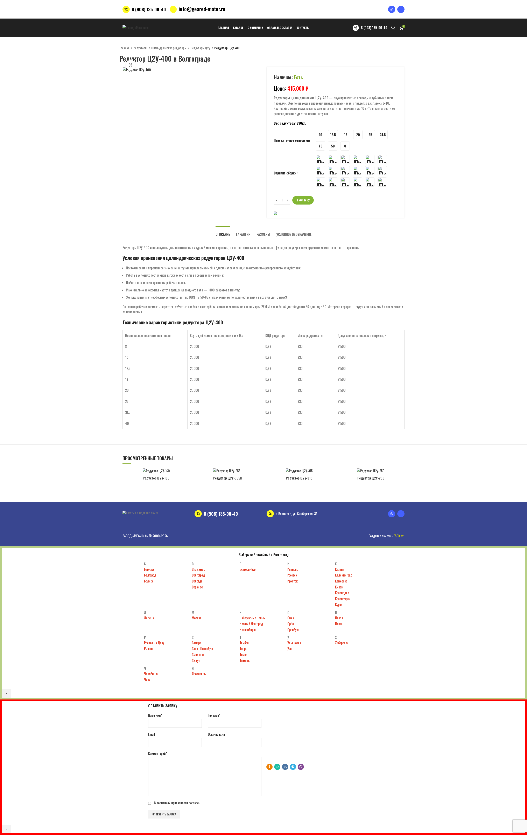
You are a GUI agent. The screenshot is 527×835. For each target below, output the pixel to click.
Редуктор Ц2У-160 (156, 478)
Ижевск (292, 575)
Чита (147, 679)
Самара (196, 642)
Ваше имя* (155, 715)
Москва (196, 617)
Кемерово (341, 581)
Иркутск (292, 581)
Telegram (282, 756)
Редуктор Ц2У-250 (370, 478)
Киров (339, 587)
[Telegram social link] (293, 767)
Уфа (289, 648)
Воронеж (197, 587)
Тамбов (244, 642)
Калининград (343, 575)
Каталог (142, 494)
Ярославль (199, 673)
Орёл (290, 623)
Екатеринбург (248, 569)
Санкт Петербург (202, 648)
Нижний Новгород (251, 623)
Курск (338, 604)
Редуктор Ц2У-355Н (227, 478)
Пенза (339, 617)
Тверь (243, 648)
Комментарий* (157, 753)
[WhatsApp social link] (277, 767)
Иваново (292, 569)
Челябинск (151, 673)
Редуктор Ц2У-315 (299, 478)
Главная (124, 48)
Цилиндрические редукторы (169, 48)
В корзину (303, 200)
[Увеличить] (131, 65)
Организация (216, 734)
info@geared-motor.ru (202, 9)
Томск (243, 654)
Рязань (148, 648)
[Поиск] (393, 28)
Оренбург (293, 629)
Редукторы (140, 48)
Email (151, 734)
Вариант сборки (285, 173)
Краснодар (342, 592)
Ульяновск (294, 642)
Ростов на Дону (154, 642)
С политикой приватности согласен (177, 802)
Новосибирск (248, 629)
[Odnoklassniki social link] (269, 767)
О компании (159, 494)
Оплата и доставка (184, 494)
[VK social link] (285, 767)
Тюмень (245, 660)
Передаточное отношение (292, 140)
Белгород (150, 575)
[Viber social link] (301, 767)
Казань (339, 569)
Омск (290, 617)
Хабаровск (341, 642)
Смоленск (198, 654)
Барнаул (149, 569)
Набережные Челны (252, 617)
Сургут (196, 660)
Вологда (197, 581)
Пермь (339, 623)
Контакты (207, 494)
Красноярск (342, 598)
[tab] (223, 232)
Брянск (148, 581)
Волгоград (198, 575)
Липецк (149, 617)
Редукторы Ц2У (201, 48)
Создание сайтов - (386, 535)
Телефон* (214, 715)
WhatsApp (282, 750)
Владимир (198, 569)
